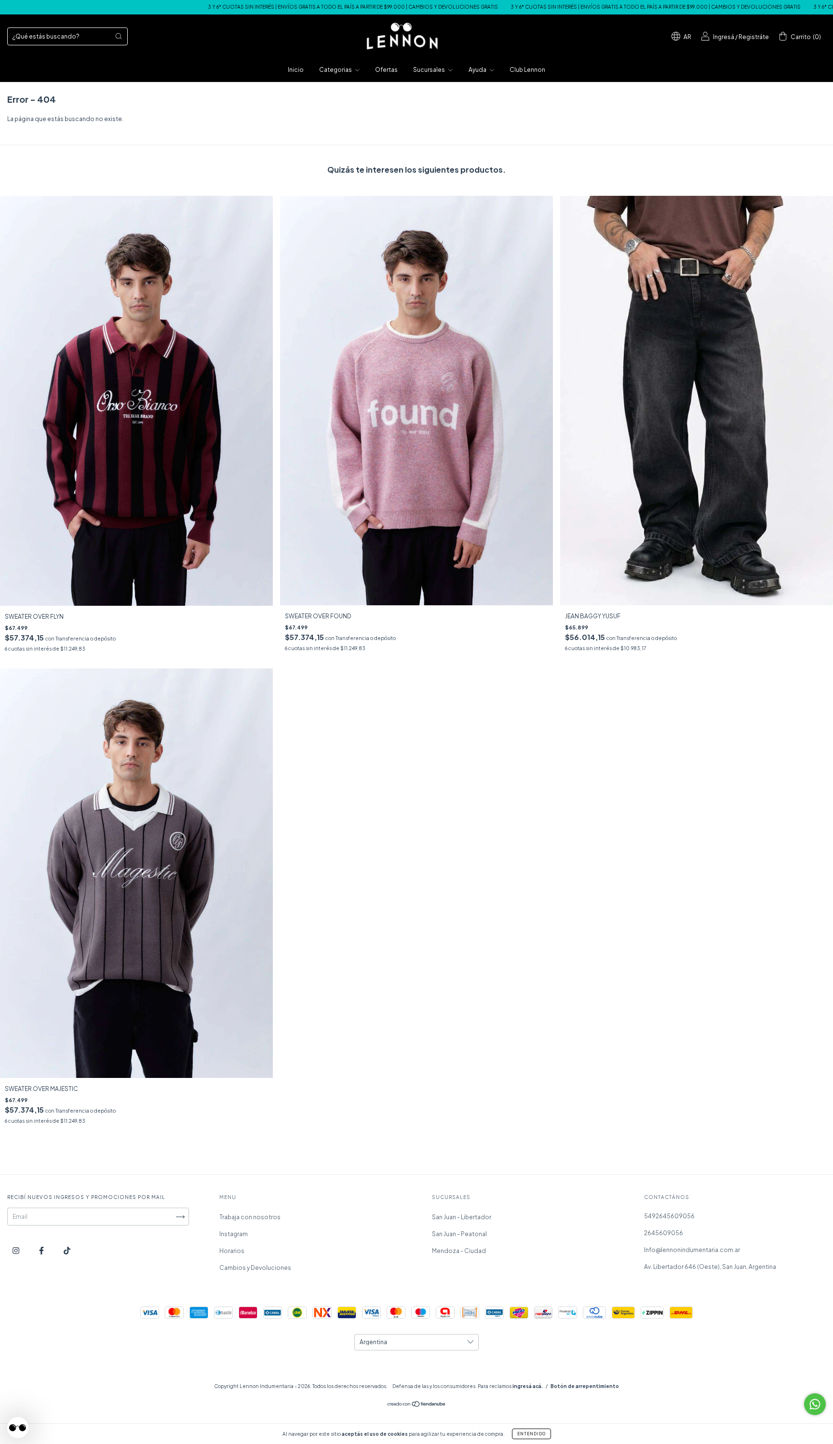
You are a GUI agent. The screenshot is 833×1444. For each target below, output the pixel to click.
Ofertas (386, 69)
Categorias (336, 69)
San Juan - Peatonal (459, 1234)
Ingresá (723, 37)
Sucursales (429, 69)
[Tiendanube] (417, 1405)
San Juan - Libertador (461, 1217)
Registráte (754, 37)
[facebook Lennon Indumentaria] (42, 1250)
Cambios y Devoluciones (255, 1267)
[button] (17, 1427)
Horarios (231, 1250)
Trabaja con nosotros (250, 1217)
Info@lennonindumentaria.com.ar (692, 1249)
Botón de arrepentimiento (585, 1386)
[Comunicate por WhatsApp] (815, 1404)
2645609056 (663, 1233)
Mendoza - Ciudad (459, 1250)
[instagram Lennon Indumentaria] (16, 1250)
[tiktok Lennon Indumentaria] (67, 1250)
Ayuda (478, 69)
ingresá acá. (527, 1386)
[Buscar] (118, 36)
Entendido (531, 1433)
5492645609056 (669, 1216)
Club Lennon (527, 69)
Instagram (233, 1234)
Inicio (296, 69)
